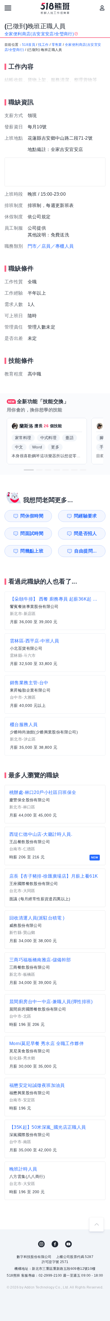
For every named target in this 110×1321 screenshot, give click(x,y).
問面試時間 (31, 533)
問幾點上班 (31, 551)
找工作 (43, 45)
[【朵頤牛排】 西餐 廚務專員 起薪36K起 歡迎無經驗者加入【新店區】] (55, 611)
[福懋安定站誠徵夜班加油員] (55, 1097)
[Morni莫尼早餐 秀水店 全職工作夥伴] (55, 1055)
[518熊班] (55, 8)
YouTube (68, 1244)
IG (41, 1244)
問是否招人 (85, 533)
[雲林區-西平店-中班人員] (55, 653)
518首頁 (28, 45)
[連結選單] (8, 8)
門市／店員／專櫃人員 (51, 246)
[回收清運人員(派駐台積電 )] (55, 930)
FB (55, 1244)
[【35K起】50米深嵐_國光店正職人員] (55, 1139)
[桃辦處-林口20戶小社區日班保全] (55, 804)
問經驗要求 (85, 515)
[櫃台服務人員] (55, 736)
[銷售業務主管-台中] (55, 694)
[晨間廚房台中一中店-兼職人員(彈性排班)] (55, 1013)
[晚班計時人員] (55, 1181)
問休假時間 (31, 515)
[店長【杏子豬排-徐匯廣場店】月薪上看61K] (55, 888)
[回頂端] (96, 1224)
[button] (29, 469)
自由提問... (85, 551)
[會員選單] (102, 8)
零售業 (57, 45)
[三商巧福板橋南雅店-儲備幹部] (55, 971)
